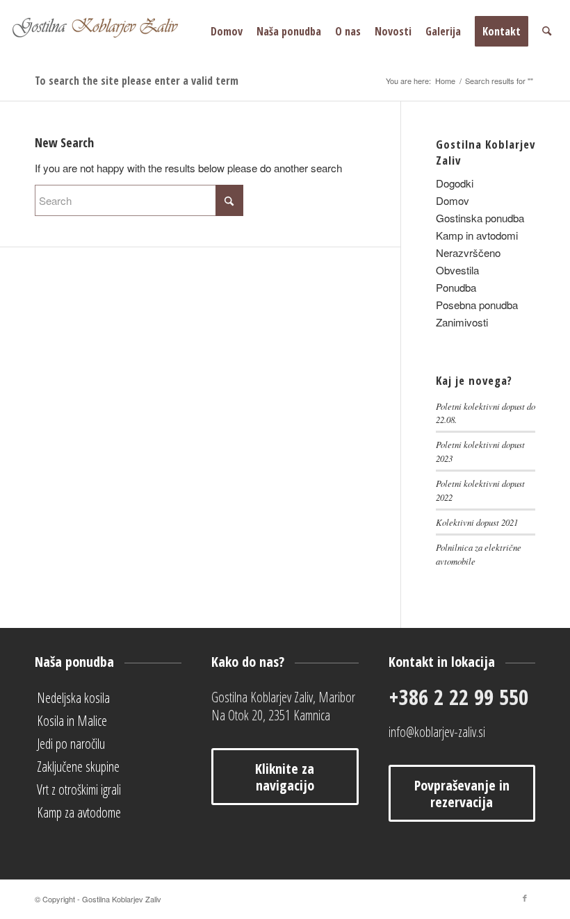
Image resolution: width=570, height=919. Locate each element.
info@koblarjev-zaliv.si (437, 731)
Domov (452, 200)
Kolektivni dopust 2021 (477, 522)
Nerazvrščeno (468, 252)
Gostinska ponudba (480, 217)
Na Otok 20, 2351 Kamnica (270, 715)
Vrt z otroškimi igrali (79, 789)
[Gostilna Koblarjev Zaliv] (115, 31)
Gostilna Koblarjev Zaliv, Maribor (283, 697)
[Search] (546, 31)
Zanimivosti (462, 322)
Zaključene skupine (78, 766)
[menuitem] (227, 31)
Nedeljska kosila (73, 697)
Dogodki (454, 183)
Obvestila (457, 270)
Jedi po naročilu (71, 743)
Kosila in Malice (72, 720)
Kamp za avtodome (79, 812)
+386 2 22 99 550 (458, 696)
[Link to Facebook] (524, 897)
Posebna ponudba (477, 304)
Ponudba (456, 287)
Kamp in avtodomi (477, 235)
